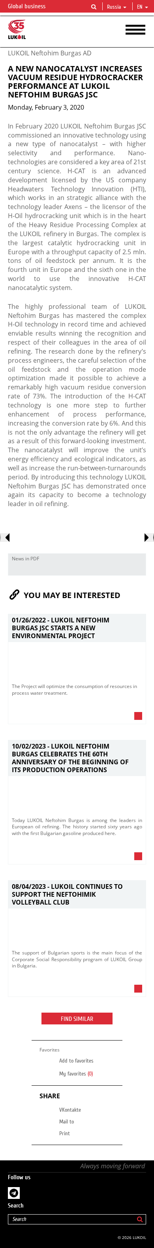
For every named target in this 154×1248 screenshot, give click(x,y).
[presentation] (4, 537)
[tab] (77, 718)
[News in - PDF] (138, 569)
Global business (27, 6)
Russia (114, 7)
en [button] (140, 7)
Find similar (77, 1018)
